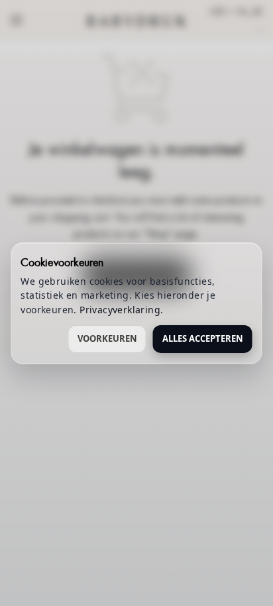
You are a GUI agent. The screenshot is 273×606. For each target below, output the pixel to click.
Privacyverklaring (120, 309)
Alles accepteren (202, 338)
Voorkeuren (107, 338)
